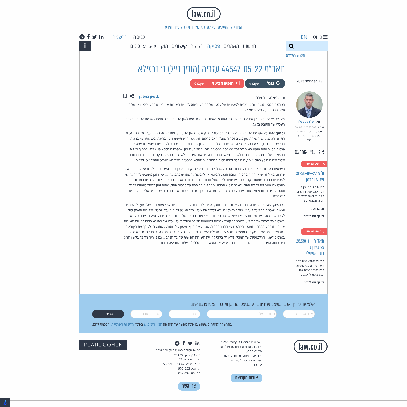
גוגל (270, 83)
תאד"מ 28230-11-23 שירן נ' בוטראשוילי (310, 247)
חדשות (249, 45)
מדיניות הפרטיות (122, 324)
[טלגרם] (82, 37)
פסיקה (213, 45)
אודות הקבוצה (246, 378)
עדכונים (138, 45)
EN (304, 36)
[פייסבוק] (88, 37)
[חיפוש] (291, 46)
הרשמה (120, 36)
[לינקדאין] (101, 37)
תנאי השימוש (153, 324)
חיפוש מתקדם (295, 55)
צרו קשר (189, 386)
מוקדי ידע (158, 45)
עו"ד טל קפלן (306, 121)
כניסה (139, 36)
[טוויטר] (94, 37)
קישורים (179, 45)
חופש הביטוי (223, 83)
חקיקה (197, 45)
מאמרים (231, 45)
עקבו (255, 83)
